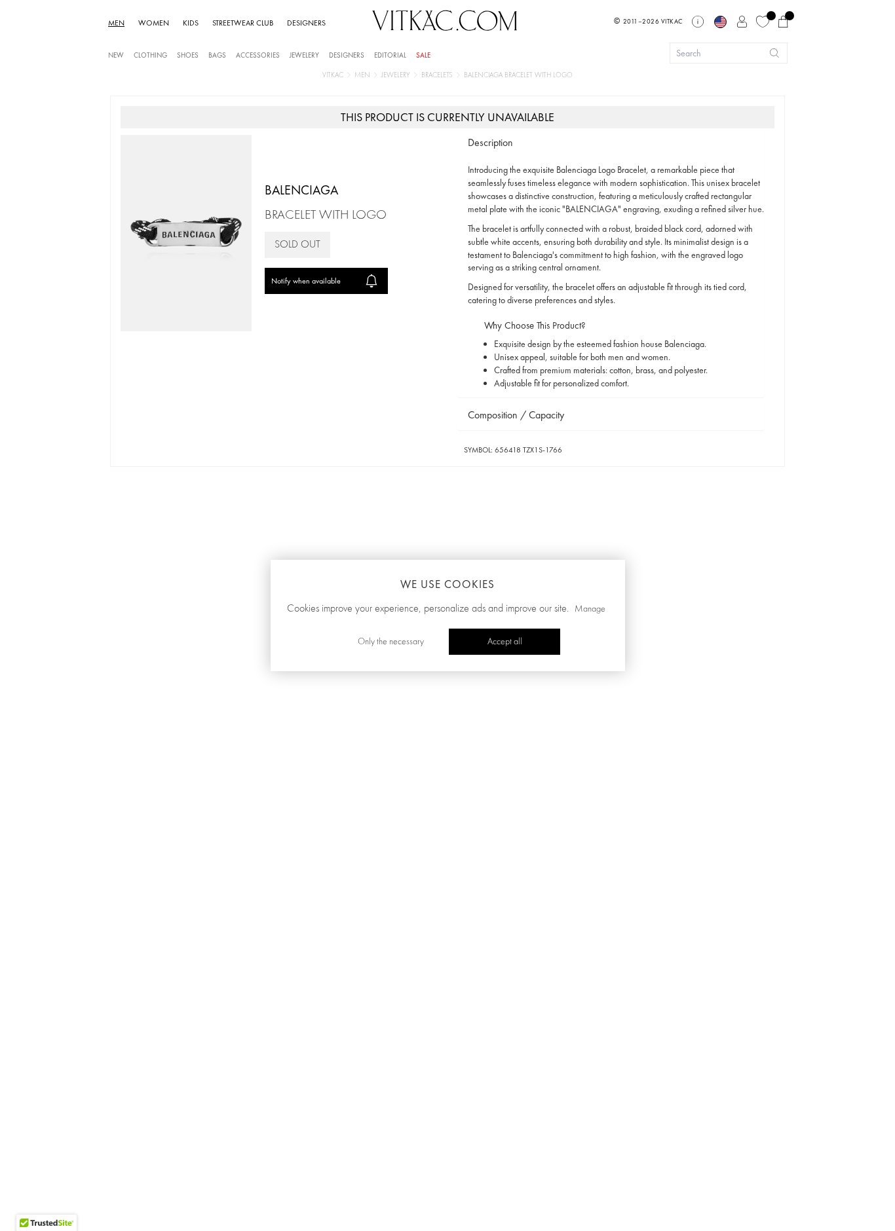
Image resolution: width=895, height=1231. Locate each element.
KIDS (191, 23)
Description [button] (490, 142)
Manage (590, 609)
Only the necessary (391, 641)
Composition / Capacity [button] (516, 415)
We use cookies (447, 584)
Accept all (504, 641)
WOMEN (153, 23)
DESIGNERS (306, 23)
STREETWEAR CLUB (242, 23)
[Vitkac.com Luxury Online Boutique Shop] (445, 19)
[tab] (611, 143)
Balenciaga (301, 189)
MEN (116, 23)
